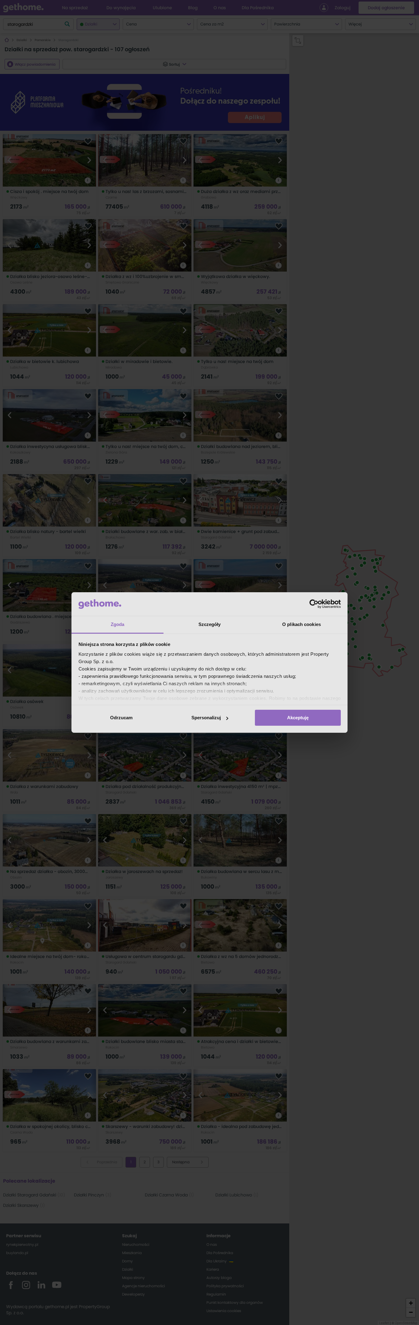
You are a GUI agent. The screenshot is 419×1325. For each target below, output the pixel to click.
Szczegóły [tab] (209, 624)
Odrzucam (121, 717)
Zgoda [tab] (118, 624)
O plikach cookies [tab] (301, 624)
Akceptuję (298, 717)
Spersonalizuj (206, 717)
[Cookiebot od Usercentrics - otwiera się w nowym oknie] (314, 603)
